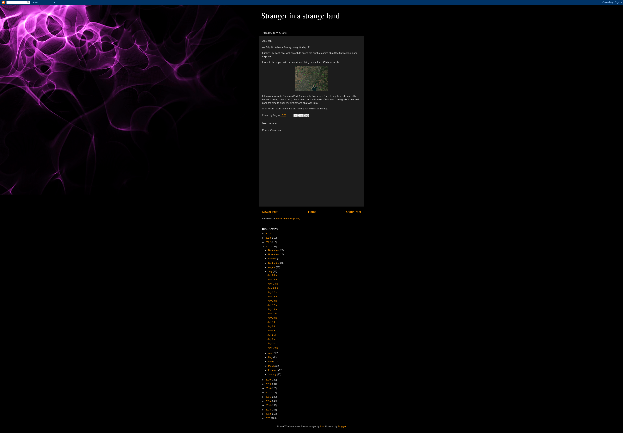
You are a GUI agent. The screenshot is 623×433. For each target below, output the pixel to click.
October (272, 258)
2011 (268, 418)
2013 (268, 410)
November (274, 254)
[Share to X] (301, 115)
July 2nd (272, 339)
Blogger (342, 426)
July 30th (272, 275)
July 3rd (272, 335)
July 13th (272, 309)
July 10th (272, 318)
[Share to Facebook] (304, 115)
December (274, 250)
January (272, 374)
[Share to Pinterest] (307, 115)
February (273, 370)
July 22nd (272, 292)
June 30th (273, 348)
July (270, 271)
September (274, 263)
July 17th (272, 305)
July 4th (271, 330)
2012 (268, 414)
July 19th (272, 296)
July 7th (271, 322)
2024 (268, 233)
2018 (268, 388)
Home (312, 212)
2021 (268, 246)
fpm (322, 426)
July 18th (272, 301)
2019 (268, 384)
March (271, 366)
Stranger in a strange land (300, 15)
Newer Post (270, 212)
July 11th (272, 313)
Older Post (353, 212)
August (272, 267)
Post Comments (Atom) (288, 218)
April (270, 361)
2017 (268, 392)
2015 (268, 401)
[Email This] (295, 115)
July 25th (272, 279)
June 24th (273, 284)
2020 (268, 380)
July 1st (271, 343)
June (271, 353)
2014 (268, 405)
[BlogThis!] (298, 115)
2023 (268, 238)
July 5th (271, 326)
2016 (268, 397)
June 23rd (273, 288)
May (270, 357)
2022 (268, 242)
